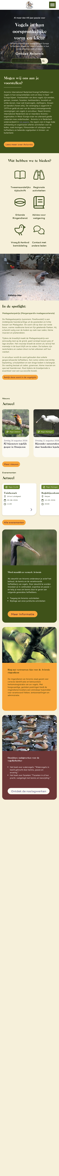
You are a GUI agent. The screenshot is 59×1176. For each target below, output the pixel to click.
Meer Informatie (22, 614)
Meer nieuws (11, 464)
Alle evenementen (14, 522)
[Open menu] (52, 5)
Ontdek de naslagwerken (28, 791)
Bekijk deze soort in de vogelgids (20, 377)
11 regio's (24, 122)
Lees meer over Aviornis (19, 144)
